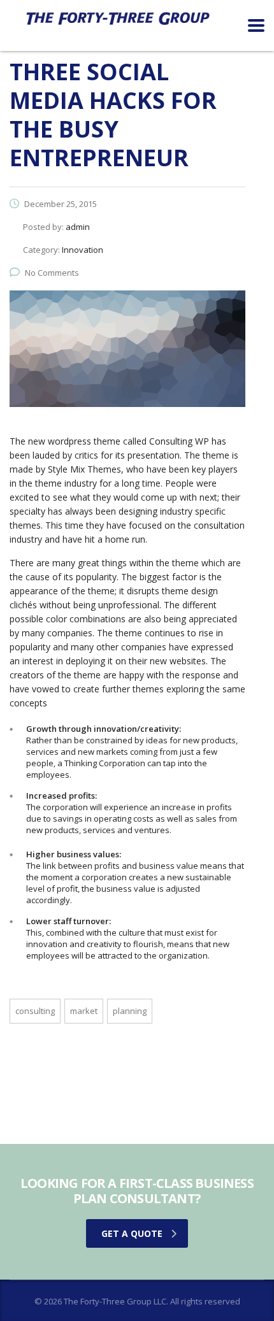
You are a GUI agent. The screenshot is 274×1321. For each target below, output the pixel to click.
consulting (35, 1011)
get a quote (131, 1233)
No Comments (52, 272)
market (83, 1011)
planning (130, 1011)
